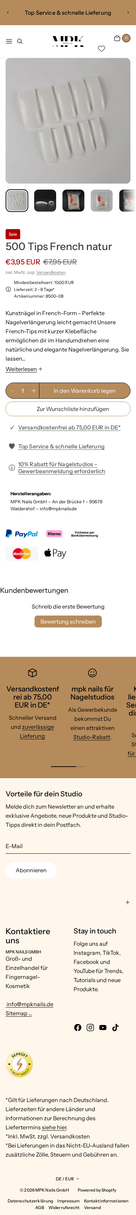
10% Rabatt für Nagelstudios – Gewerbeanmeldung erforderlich (62, 468)
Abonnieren (31, 870)
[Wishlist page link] (101, 48)
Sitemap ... (19, 1013)
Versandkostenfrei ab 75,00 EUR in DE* (69, 427)
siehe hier (54, 1127)
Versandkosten (51, 272)
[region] (68, 12)
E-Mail (14, 846)
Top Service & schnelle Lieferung (61, 446)
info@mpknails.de (29, 1004)
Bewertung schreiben (68, 621)
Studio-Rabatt (91, 736)
